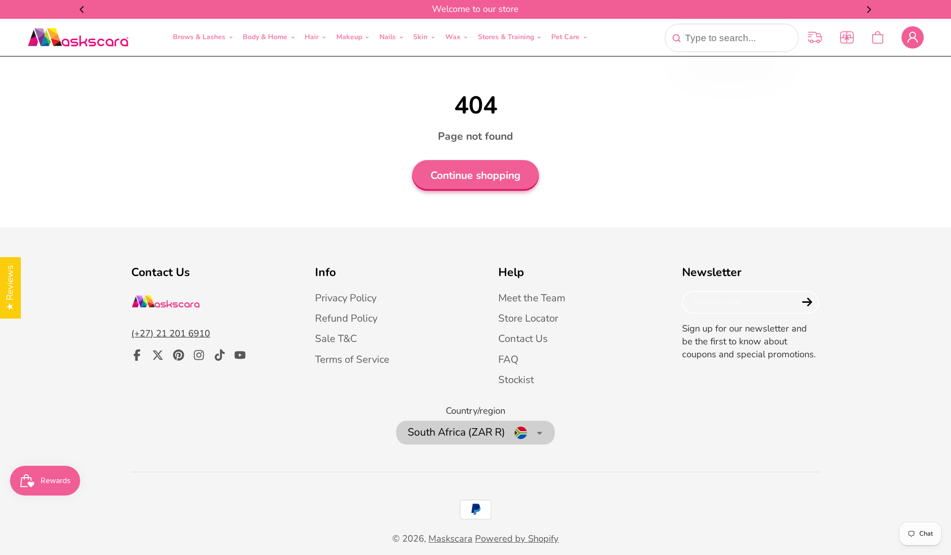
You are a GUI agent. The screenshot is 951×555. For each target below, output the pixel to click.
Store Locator (528, 318)
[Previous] (82, 9)
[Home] (78, 37)
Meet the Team (531, 298)
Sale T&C (336, 338)
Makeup (349, 37)
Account (912, 37)
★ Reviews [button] (9, 288)
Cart (877, 37)
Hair (311, 37)
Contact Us (523, 338)
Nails (387, 37)
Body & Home (265, 37)
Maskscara (450, 538)
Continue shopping (475, 175)
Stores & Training (506, 37)
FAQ (508, 359)
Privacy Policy (345, 298)
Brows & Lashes (199, 37)
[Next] (869, 9)
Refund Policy (346, 318)
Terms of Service (352, 359)
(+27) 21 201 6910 (170, 333)
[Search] (677, 38)
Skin (420, 37)
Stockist (516, 380)
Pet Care (565, 37)
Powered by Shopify (517, 538)
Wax (453, 37)
